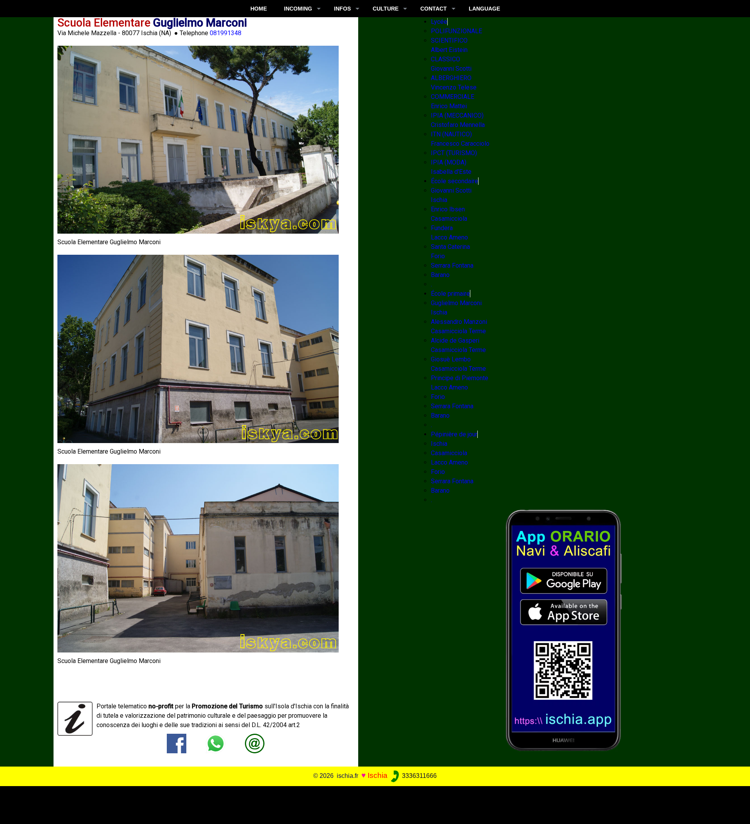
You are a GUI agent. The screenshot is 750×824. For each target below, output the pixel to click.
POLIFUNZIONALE (456, 31)
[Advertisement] (367, 803)
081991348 (225, 33)
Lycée (439, 21)
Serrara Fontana (452, 265)
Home (258, 8)
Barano (440, 275)
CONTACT (433, 8)
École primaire (450, 293)
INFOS (342, 8)
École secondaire (454, 181)
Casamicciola (449, 453)
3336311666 (418, 775)
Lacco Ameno (449, 462)
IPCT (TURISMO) (454, 153)
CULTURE (385, 8)
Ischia (439, 443)
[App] (563, 629)
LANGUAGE (484, 8)
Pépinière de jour (454, 434)
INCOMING (298, 8)
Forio (438, 396)
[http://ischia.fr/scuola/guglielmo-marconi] (254, 743)
